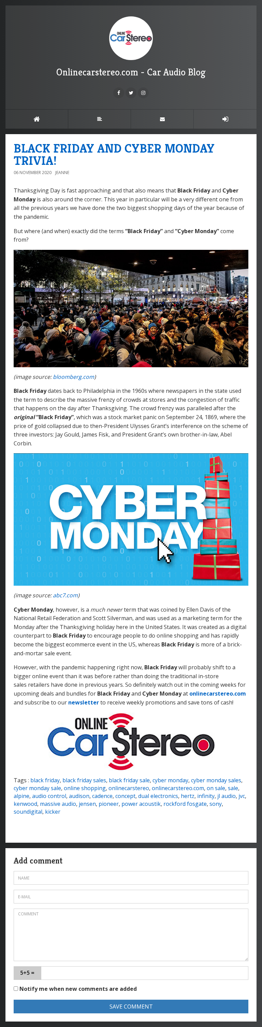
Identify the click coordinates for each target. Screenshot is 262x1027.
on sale (216, 788)
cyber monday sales (216, 780)
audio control (49, 796)
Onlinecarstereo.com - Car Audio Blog (131, 72)
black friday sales (84, 780)
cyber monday (170, 780)
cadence (102, 796)
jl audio (226, 796)
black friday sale (129, 780)
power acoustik (141, 804)
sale (233, 788)
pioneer (109, 804)
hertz (187, 796)
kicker (52, 811)
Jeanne (62, 172)
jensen (87, 804)
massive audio (58, 804)
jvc (241, 796)
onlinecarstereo (128, 788)
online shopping (85, 788)
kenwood (25, 804)
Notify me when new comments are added (77, 989)
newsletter (83, 702)
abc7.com (65, 595)
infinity (206, 796)
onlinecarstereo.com (217, 693)
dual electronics (158, 796)
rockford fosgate (185, 804)
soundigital (28, 811)
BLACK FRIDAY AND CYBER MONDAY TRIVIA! (114, 154)
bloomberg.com (73, 377)
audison (79, 796)
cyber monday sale (37, 788)
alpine (21, 796)
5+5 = (27, 972)
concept (125, 796)
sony (215, 804)
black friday (45, 780)
